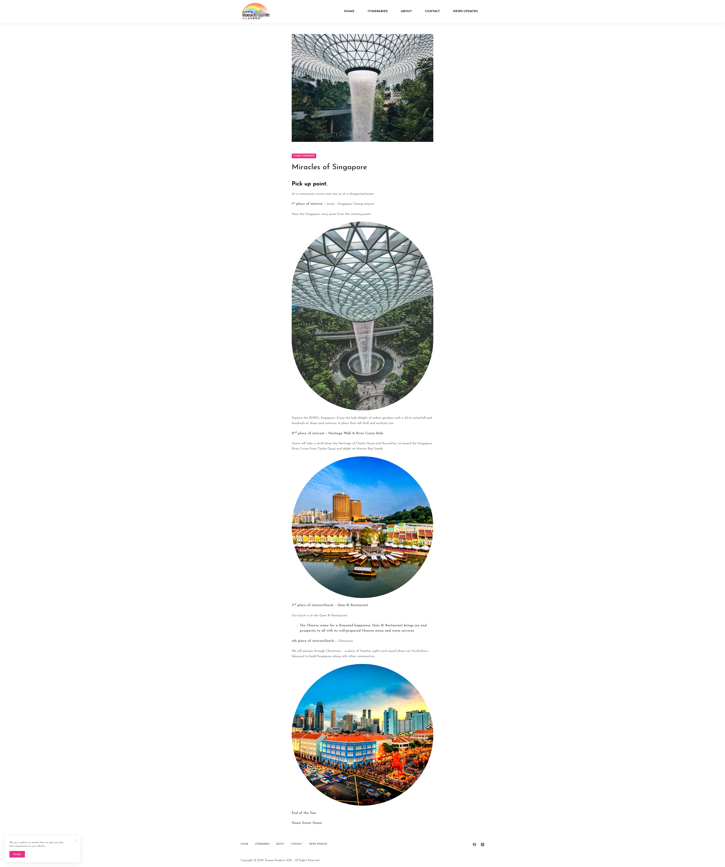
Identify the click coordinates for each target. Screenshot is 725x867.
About (406, 11)
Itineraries (378, 11)
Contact (432, 11)
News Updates (465, 11)
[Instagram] (482, 844)
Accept (17, 854)
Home (349, 11)
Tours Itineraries (304, 156)
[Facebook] (474, 844)
